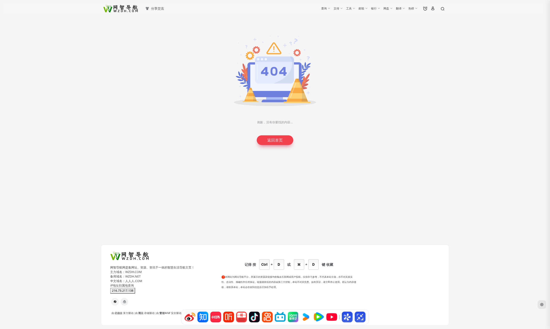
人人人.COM (133, 281)
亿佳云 (119, 313)
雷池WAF (165, 313)
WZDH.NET (133, 276)
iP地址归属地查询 (122, 285)
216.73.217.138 (122, 290)
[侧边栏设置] (542, 304)
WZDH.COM (133, 272)
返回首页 (275, 140)
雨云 (141, 313)
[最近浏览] (425, 8)
